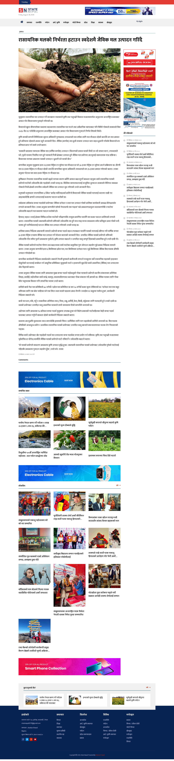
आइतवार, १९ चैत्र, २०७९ (134, 207)
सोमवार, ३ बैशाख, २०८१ (134, 195)
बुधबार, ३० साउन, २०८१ (134, 184)
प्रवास (82, 738)
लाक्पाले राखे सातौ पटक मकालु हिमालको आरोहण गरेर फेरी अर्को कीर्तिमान (102, 556)
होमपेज (21, 31)
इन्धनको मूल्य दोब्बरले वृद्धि (64, 425)
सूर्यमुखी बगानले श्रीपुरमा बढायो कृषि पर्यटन (103, 424)
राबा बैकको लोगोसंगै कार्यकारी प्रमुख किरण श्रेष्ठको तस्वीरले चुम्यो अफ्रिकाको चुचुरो (34, 651)
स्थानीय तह (60, 734)
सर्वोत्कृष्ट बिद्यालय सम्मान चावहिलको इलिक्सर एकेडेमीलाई (68, 555)
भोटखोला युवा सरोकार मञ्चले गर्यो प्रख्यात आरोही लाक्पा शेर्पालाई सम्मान (104, 594)
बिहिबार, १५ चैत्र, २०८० (134, 151)
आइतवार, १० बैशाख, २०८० (135, 162)
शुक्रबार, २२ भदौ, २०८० (134, 240)
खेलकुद (109, 22)
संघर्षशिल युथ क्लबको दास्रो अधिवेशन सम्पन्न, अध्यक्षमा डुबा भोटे (34, 558)
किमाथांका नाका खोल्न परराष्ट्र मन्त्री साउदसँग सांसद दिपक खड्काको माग (104, 519)
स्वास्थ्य (100, 22)
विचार (59, 720)
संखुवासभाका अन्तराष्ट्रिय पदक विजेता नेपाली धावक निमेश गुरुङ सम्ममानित (69, 613)
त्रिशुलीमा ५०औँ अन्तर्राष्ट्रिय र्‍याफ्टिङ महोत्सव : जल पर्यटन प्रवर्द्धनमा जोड (33, 454)
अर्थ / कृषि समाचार (86, 723)
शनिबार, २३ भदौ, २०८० (134, 173)
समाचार (29, 22)
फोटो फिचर (76, 22)
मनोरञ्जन (66, 22)
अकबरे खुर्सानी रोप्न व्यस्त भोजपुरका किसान (68, 456)
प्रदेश (85, 22)
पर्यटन (47, 22)
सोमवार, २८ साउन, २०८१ (134, 229)
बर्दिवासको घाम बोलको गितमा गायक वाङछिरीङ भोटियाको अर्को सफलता (34, 591)
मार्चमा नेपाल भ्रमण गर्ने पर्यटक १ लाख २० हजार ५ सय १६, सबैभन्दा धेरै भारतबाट (34, 426)
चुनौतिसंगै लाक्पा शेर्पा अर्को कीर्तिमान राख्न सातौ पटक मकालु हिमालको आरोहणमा (69, 519)
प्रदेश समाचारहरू (85, 734)
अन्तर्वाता (83, 720)
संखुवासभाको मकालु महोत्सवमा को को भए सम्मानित (33, 521)
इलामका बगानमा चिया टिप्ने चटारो (102, 456)
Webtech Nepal (100, 755)
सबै (117, 485)
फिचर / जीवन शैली (109, 730)
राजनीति (38, 22)
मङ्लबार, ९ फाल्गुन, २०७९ (134, 218)
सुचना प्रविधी (61, 730)
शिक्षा (93, 22)
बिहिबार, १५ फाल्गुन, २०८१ (134, 140)
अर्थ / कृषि (56, 22)
